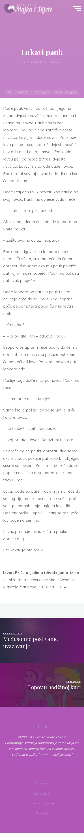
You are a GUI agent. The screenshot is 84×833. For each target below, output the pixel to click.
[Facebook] (38, 726)
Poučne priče (42, 92)
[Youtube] (45, 726)
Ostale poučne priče (41, 44)
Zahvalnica (42, 793)
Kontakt (42, 813)
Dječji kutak (23, 92)
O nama (42, 783)
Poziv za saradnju (42, 803)
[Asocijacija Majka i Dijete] (28, 8)
